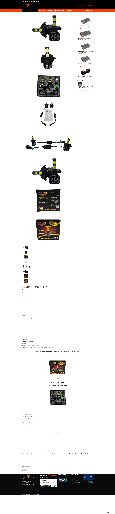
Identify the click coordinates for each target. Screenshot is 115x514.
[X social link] (88, 1)
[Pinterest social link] (89, 1)
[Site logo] (28, 5)
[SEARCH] (75, 5)
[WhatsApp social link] (91, 1)
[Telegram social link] (92, 1)
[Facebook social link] (86, 1)
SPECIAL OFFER (90, 10)
